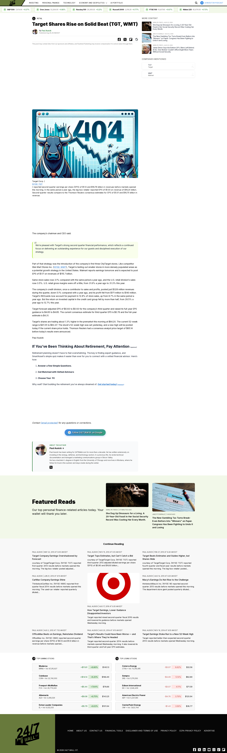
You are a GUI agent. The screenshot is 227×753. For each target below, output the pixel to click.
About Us (81, 731)
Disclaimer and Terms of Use (142, 731)
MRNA (41, 669)
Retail (39, 18)
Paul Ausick (46, 31)
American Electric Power (134, 695)
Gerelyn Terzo (112, 510)
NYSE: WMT (60, 267)
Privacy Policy (169, 731)
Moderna (43, 666)
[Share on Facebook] (119, 39)
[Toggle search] (196, 3)
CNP (124, 708)
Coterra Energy (129, 666)
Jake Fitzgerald (158, 514)
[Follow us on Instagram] (213, 749)
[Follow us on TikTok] (218, 749)
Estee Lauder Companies (50, 705)
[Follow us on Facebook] (194, 749)
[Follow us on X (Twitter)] (199, 749)
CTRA (124, 669)
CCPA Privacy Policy (190, 731)
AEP (123, 698)
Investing (33, 3)
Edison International (131, 685)
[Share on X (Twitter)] (125, 39)
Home (70, 731)
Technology (69, 3)
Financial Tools (114, 731)
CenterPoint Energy (131, 705)
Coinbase (43, 676)
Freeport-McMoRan (48, 685)
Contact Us (95, 731)
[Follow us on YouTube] (209, 749)
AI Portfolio (117, 3)
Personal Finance (50, 3)
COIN (41, 678)
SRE (123, 678)
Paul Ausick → (57, 448)
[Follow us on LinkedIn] (204, 749)
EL (40, 708)
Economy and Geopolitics (92, 3)
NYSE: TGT (37, 184)
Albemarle (43, 695)
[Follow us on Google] (136, 39)
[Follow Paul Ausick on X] (51, 467)
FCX (40, 688)
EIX (123, 688)
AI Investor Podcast (214, 3)
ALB (40, 698)
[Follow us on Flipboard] (130, 39)
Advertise (209, 731)
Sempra (125, 676)
